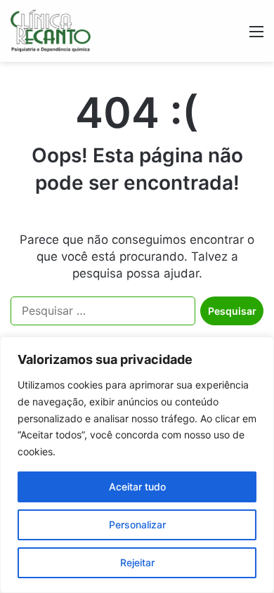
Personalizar (137, 524)
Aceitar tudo (137, 487)
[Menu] (256, 36)
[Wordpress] (51, 31)
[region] (137, 465)
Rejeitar (137, 562)
